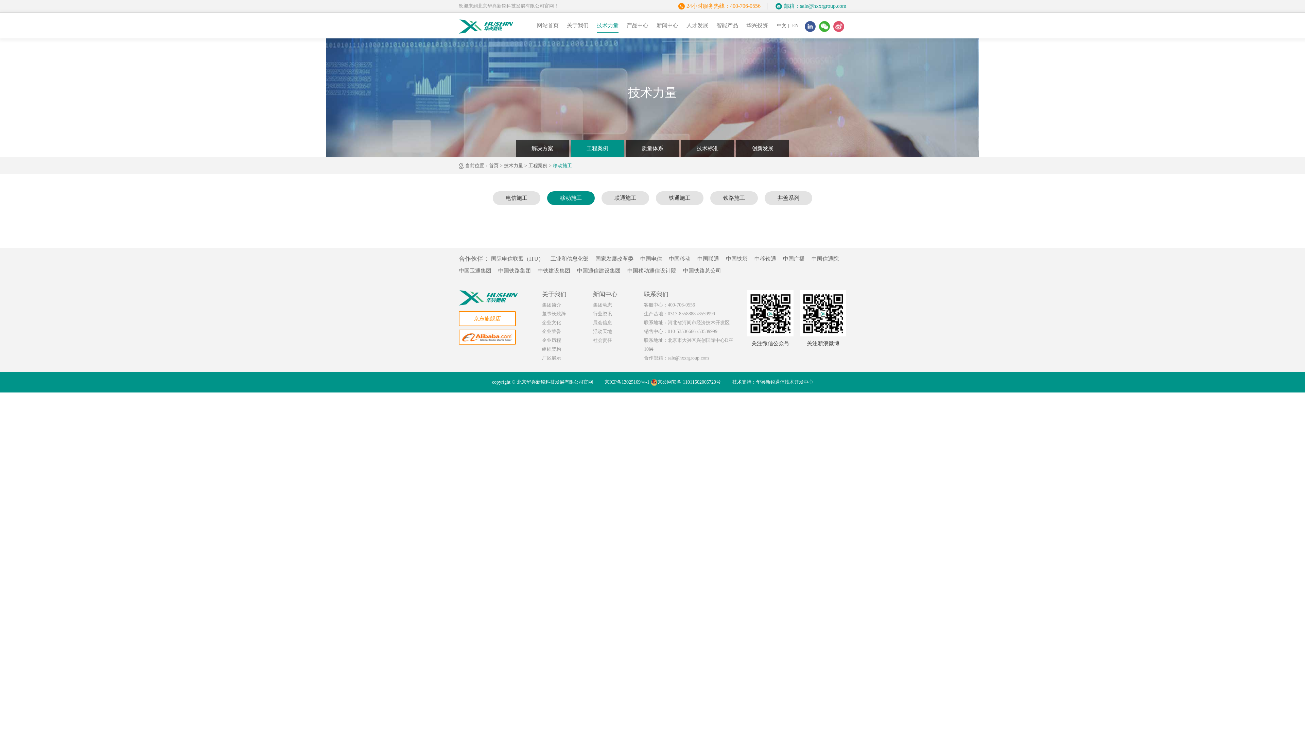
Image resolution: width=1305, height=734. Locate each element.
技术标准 (707, 148)
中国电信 (651, 259)
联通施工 (625, 198)
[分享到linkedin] (810, 26)
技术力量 (608, 25)
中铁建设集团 (554, 271)
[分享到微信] (824, 26)
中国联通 (708, 259)
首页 (494, 165)
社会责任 (602, 340)
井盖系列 (788, 198)
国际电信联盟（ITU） (517, 259)
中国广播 (794, 259)
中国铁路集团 (514, 271)
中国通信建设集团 (599, 271)
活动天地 (602, 331)
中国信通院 (825, 259)
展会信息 (602, 322)
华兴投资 (757, 25)
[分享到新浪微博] (838, 26)
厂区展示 (551, 358)
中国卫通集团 (475, 271)
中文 (781, 25)
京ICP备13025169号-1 (627, 382)
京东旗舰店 (487, 318)
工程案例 (597, 148)
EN (795, 25)
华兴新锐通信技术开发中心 (784, 382)
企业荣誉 (551, 331)
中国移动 (680, 259)
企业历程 (551, 340)
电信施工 (516, 198)
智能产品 (727, 25)
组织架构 (551, 349)
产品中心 (637, 25)
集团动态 (602, 305)
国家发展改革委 (614, 259)
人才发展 (697, 25)
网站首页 (548, 25)
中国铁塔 (737, 259)
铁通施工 (680, 198)
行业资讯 (602, 313)
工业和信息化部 (570, 259)
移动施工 (562, 165)
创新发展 (762, 148)
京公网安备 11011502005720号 (689, 382)
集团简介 (551, 305)
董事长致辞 (554, 313)
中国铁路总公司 (702, 271)
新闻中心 (667, 25)
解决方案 (542, 148)
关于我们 (578, 25)
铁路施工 (734, 198)
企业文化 (551, 322)
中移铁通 (765, 259)
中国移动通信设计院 (651, 271)
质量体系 (652, 148)
